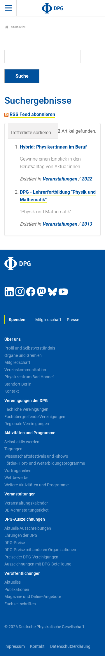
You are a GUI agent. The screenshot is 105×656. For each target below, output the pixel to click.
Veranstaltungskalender (26, 503)
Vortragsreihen (18, 470)
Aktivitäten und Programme (29, 432)
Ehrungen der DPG (21, 535)
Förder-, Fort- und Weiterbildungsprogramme (44, 463)
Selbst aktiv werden (21, 441)
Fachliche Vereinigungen (26, 409)
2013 (86, 224)
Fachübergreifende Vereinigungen (34, 416)
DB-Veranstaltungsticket (26, 510)
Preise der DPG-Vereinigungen (31, 557)
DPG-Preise (14, 542)
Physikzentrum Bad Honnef (29, 376)
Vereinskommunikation (25, 369)
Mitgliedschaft (48, 319)
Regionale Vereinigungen (26, 423)
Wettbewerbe (16, 477)
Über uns (12, 339)
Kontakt (11, 391)
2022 (86, 179)
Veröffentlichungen (22, 573)
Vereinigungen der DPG (26, 400)
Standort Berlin (18, 384)
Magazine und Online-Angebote (32, 596)
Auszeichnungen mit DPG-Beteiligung (37, 564)
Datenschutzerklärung (70, 646)
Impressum (14, 646)
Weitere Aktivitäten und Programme (36, 485)
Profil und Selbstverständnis (29, 348)
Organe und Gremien (23, 355)
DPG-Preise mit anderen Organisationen (40, 549)
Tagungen (13, 449)
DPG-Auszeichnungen (24, 519)
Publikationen (16, 589)
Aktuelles (12, 582)
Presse (73, 319)
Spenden (17, 319)
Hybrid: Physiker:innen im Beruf (53, 147)
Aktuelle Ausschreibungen (27, 528)
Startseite (18, 27)
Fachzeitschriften (20, 604)
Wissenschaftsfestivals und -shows (36, 456)
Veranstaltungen (59, 179)
